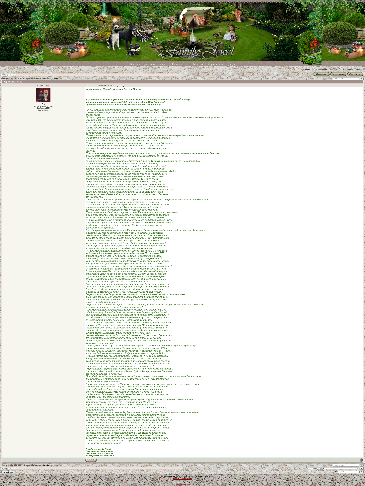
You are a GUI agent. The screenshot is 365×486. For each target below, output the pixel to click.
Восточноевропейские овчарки (148, 64)
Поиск (357, 69)
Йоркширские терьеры (221, 64)
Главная (177, 64)
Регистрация (305, 69)
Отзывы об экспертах (32, 78)
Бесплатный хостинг (180, 479)
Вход (295, 69)
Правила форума (346, 69)
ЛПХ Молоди (194, 64)
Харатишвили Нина (50, 78)
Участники (333, 69)
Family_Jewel (43, 86)
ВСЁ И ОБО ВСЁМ (15, 78)
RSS (363, 69)
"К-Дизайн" (162, 477)
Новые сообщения (319, 69)
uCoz (190, 479)
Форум (4, 78)
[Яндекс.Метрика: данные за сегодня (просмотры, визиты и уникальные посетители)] (182, 483)
